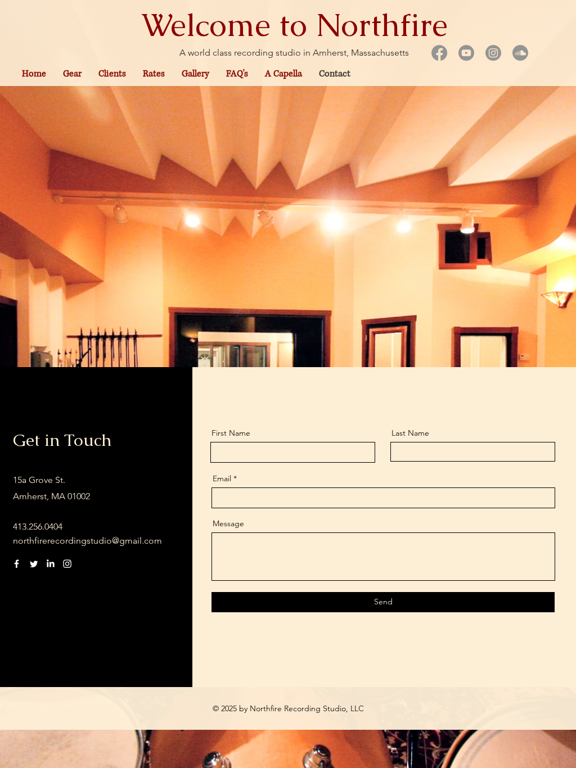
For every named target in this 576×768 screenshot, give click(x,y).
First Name (231, 433)
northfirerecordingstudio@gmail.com (87, 540)
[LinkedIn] (50, 564)
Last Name (410, 433)
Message (228, 523)
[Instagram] (67, 564)
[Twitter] (33, 564)
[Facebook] (17, 564)
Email (222, 478)
